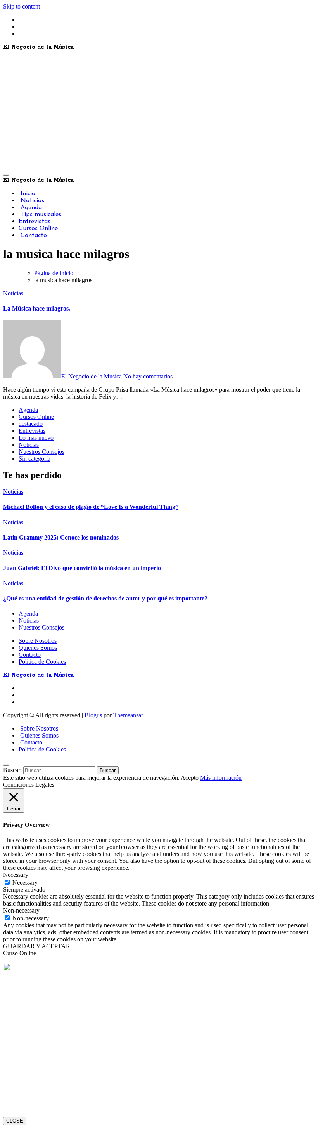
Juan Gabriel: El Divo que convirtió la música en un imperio (82, 568)
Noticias (31, 201)
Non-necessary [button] (21, 910)
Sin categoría (34, 458)
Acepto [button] (190, 777)
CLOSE (14, 1121)
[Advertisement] (159, 111)
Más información (221, 777)
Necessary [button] (15, 874)
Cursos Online (38, 229)
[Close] (6, 765)
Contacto (33, 236)
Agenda (30, 208)
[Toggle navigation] (6, 175)
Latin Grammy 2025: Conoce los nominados (61, 537)
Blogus (93, 715)
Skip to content (21, 6)
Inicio (27, 194)
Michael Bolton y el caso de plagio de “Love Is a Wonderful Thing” (90, 506)
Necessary (25, 882)
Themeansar (128, 715)
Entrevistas (34, 222)
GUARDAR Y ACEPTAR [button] (36, 946)
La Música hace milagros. (36, 308)
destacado (31, 423)
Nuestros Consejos (41, 451)
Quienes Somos (38, 647)
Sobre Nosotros (38, 640)
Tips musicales (40, 215)
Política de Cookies (42, 661)
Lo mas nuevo (36, 437)
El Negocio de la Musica (92, 376)
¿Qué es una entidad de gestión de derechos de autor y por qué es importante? (105, 598)
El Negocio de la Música (38, 46)
